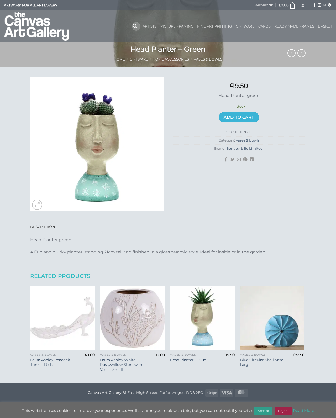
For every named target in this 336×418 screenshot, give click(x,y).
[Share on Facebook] (226, 159)
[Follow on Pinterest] (329, 5)
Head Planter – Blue (188, 359)
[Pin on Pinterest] (245, 159)
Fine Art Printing (214, 26)
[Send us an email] (324, 5)
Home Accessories (171, 59)
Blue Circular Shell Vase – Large (263, 362)
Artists (150, 26)
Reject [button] (283, 411)
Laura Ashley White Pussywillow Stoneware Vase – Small (121, 364)
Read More (303, 410)
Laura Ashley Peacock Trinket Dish (50, 362)
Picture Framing (177, 26)
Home (119, 59)
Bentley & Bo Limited (245, 148)
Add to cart (239, 117)
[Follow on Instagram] (319, 5)
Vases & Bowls (208, 59)
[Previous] (30, 334)
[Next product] (291, 53)
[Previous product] (301, 53)
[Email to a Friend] (239, 159)
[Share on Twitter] (232, 159)
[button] (287, 5)
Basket (325, 26)
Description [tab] (42, 227)
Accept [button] (263, 411)
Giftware (245, 26)
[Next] (304, 334)
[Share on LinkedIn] (252, 159)
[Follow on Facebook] (314, 5)
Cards (264, 26)
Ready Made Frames (294, 26)
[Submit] (134, 26)
